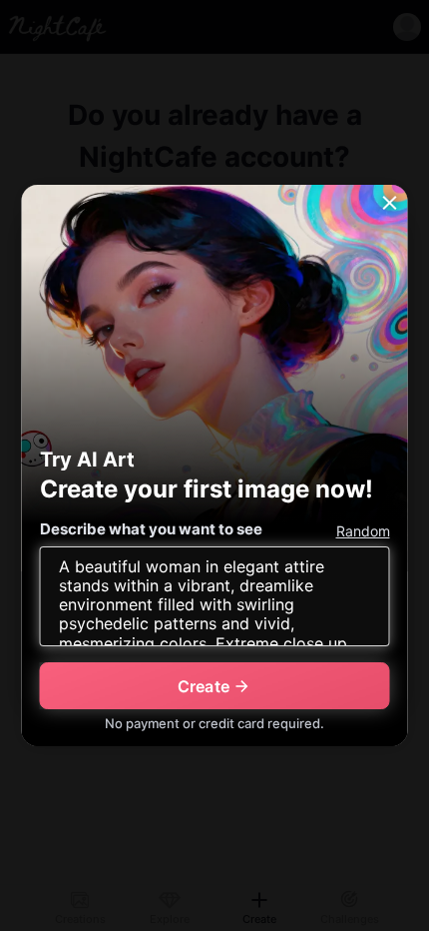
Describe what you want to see (151, 528)
